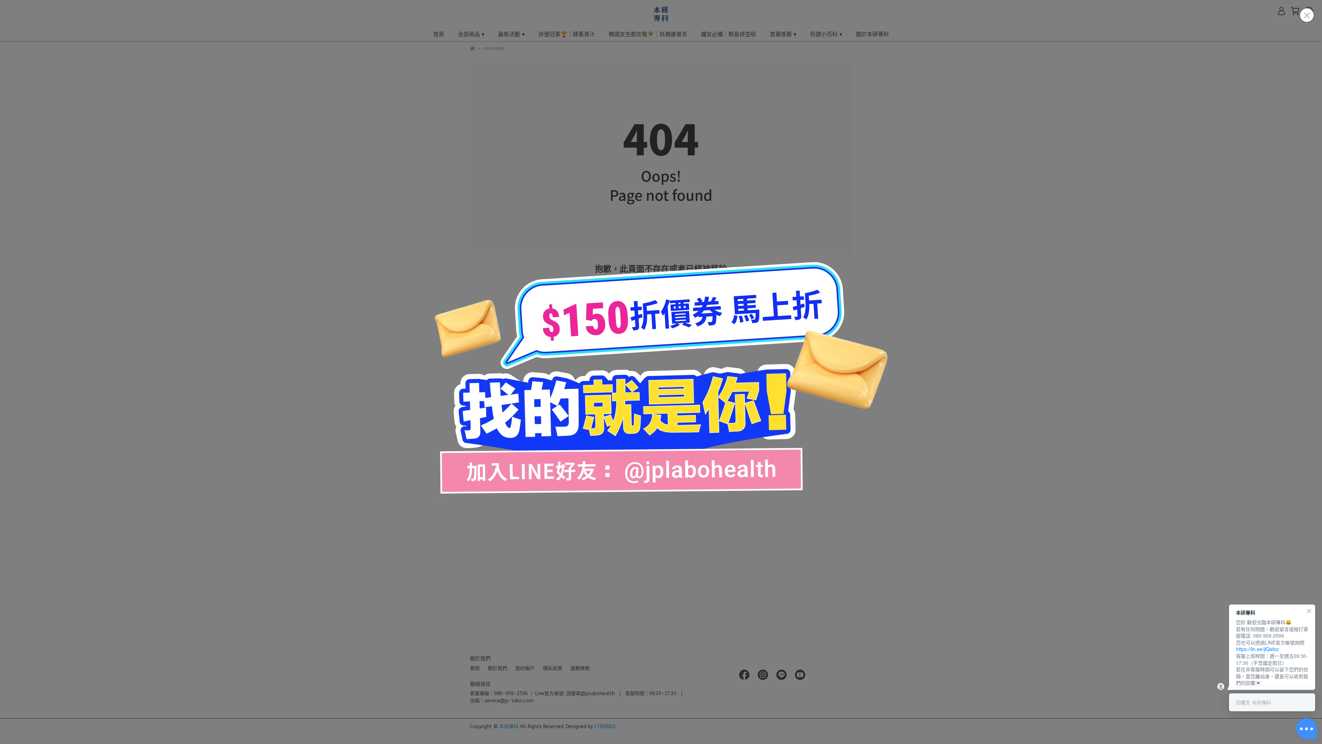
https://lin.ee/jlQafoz (1257, 648)
